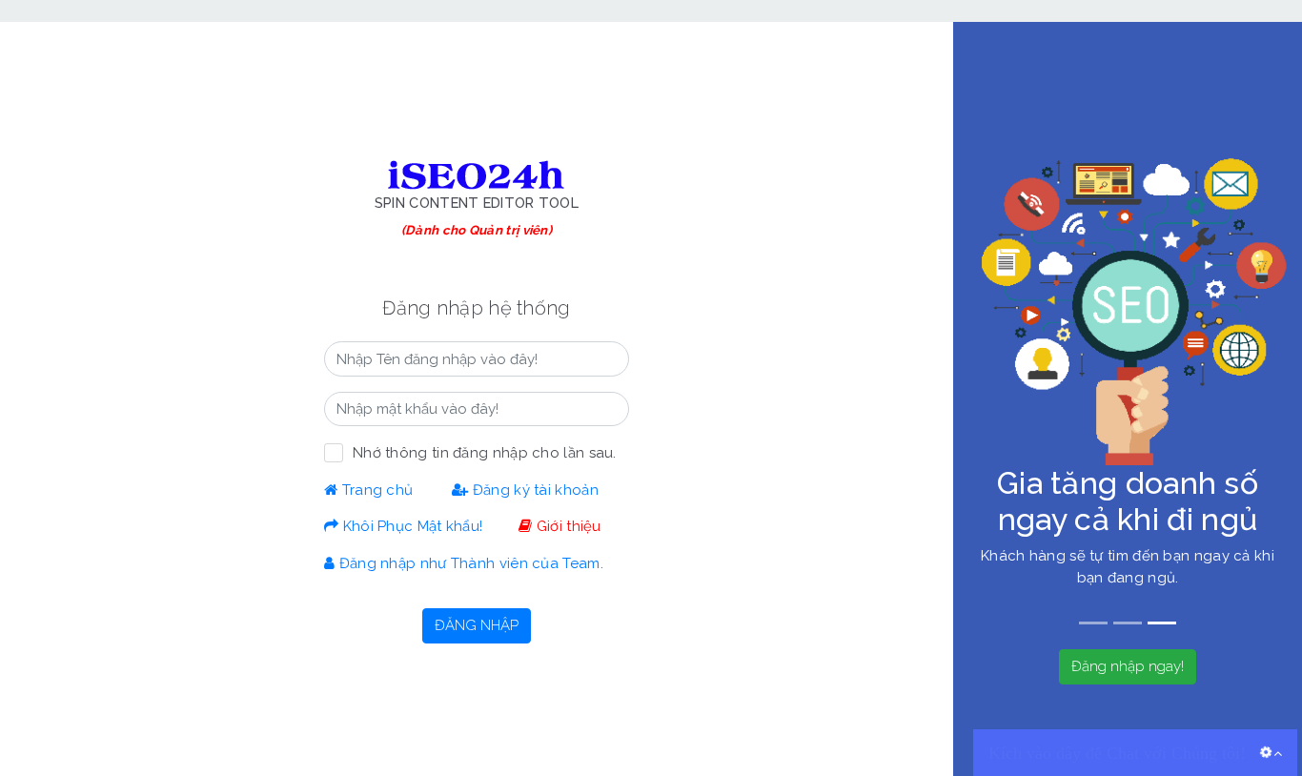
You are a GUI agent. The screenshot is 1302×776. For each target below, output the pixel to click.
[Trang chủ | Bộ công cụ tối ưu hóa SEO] (476, 174)
